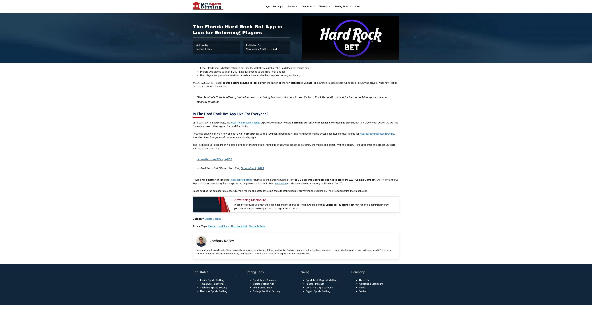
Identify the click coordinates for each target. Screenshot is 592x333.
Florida (212, 226)
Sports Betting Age (263, 283)
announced (281, 183)
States (291, 6)
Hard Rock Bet (239, 226)
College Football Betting (266, 291)
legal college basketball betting (377, 133)
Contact (363, 291)
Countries (307, 6)
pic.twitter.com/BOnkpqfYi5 (214, 159)
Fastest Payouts (315, 283)
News (358, 6)
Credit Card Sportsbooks (319, 287)
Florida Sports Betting (212, 280)
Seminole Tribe (257, 226)
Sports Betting (213, 218)
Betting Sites (341, 6)
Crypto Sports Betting (318, 291)
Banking (277, 6)
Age (267, 6)
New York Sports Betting (213, 291)
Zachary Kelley (204, 49)
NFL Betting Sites (263, 287)
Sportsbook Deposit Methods (322, 280)
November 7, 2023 (252, 168)
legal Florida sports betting (245, 122)
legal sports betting (241, 179)
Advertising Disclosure (371, 283)
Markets (323, 6)
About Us (364, 280)
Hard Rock (223, 226)
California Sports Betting (213, 287)
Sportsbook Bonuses (264, 280)
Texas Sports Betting (212, 283)
